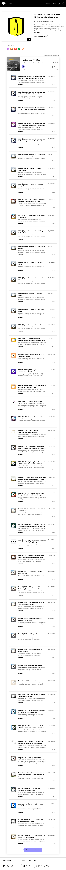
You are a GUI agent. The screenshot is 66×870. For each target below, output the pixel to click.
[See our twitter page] (8, 866)
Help (35, 860)
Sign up (54, 3)
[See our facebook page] (4, 866)
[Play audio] (57, 59)
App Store (29, 866)
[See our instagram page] (12, 866)
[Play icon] (23, 66)
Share (56, 67)
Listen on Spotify (42, 36)
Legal (29, 860)
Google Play (45, 866)
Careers (23, 860)
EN (61, 3)
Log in (48, 3)
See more (37, 32)
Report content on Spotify (51, 55)
